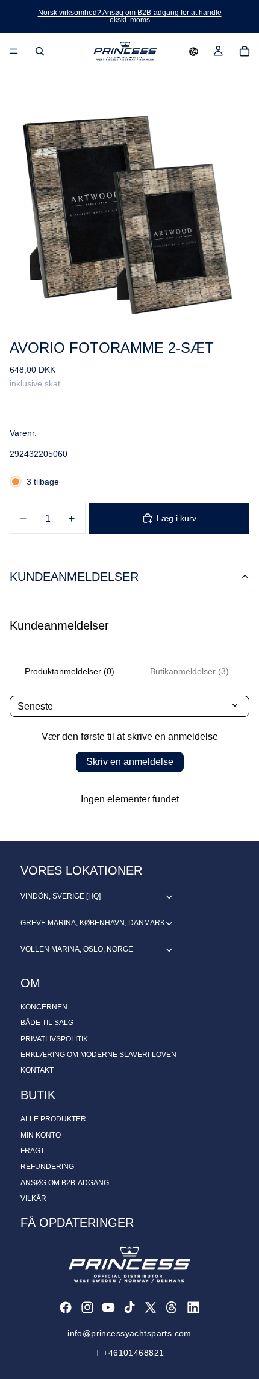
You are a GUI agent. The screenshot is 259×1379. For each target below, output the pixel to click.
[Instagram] (87, 1307)
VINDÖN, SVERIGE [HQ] (60, 896)
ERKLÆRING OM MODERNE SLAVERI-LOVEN (98, 1054)
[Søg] (40, 51)
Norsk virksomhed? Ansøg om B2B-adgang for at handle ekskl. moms (130, 16)
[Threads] (171, 1307)
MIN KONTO (40, 1135)
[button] (194, 51)
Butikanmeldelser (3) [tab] (189, 671)
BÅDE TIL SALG (46, 1022)
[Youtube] (108, 1307)
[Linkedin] (193, 1307)
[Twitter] (150, 1307)
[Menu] (14, 51)
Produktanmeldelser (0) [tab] (69, 671)
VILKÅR (33, 1198)
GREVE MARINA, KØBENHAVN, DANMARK (92, 923)
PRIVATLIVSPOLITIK (54, 1039)
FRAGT (32, 1151)
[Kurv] (244, 51)
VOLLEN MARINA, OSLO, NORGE (76, 949)
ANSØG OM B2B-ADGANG (64, 1183)
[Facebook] (65, 1307)
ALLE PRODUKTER (53, 1119)
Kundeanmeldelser (74, 576)
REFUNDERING (47, 1166)
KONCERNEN (43, 1007)
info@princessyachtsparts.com (129, 1333)
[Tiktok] (129, 1307)
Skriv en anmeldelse (129, 762)
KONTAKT (37, 1070)
